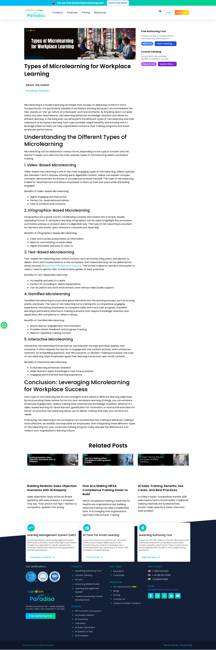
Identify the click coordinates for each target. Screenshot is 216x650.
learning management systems (63, 265)
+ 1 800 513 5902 (160, 571)
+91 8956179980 (160, 579)
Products (57, 12)
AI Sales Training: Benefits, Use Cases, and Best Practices (160, 488)
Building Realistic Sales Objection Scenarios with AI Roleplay (52, 488)
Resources (100, 12)
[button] (160, 11)
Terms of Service (171, 645)
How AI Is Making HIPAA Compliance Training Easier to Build (105, 490)
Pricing (86, 12)
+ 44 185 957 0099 (161, 575)
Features (72, 12)
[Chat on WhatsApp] (4, 325)
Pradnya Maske (37, 91)
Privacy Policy (186, 645)
